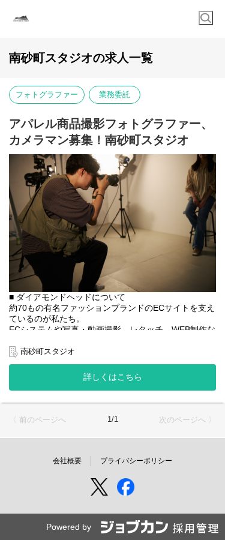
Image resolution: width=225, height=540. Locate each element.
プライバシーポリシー (136, 461)
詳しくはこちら (112, 377)
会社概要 (67, 461)
